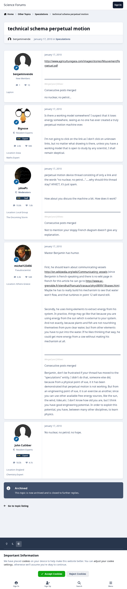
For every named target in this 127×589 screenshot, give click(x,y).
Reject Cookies (77, 573)
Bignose (23, 128)
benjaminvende (21, 39)
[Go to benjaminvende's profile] (9, 39)
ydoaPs (23, 188)
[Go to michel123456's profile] (23, 253)
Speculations (63, 39)
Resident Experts (24, 132)
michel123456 (23, 266)
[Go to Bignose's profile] (23, 115)
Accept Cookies (53, 573)
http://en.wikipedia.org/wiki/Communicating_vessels (75, 272)
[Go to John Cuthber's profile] (23, 432)
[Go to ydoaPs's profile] (23, 175)
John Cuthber (23, 445)
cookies (26, 561)
